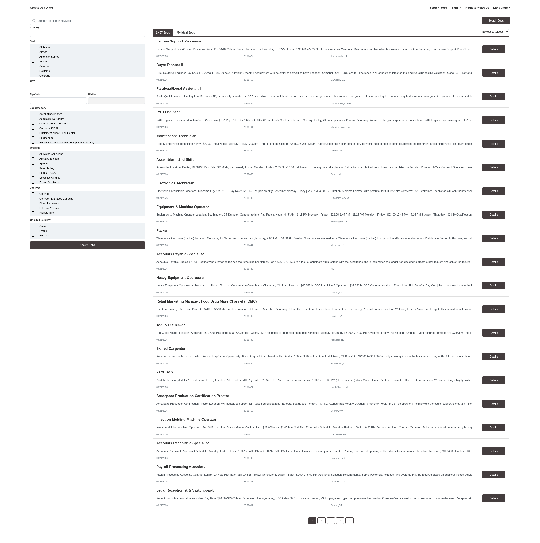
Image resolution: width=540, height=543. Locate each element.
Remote (44, 235)
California (45, 71)
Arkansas (44, 66)
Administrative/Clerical (52, 119)
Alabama (44, 47)
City (32, 81)
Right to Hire (46, 212)
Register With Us (477, 7)
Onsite (43, 226)
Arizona (43, 61)
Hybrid (43, 231)
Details (494, 49)
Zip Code (35, 94)
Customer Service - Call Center (57, 133)
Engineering (46, 137)
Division (35, 147)
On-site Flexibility (40, 220)
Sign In (456, 7)
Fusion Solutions (49, 182)
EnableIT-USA (47, 173)
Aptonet (43, 163)
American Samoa (49, 56)
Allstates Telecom (49, 158)
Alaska (43, 52)
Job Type (35, 187)
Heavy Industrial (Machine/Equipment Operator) (66, 142)
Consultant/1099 (48, 128)
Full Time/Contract (49, 208)
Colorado (44, 75)
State (33, 41)
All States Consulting (51, 154)
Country (35, 27)
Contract (44, 193)
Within (92, 94)
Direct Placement (49, 203)
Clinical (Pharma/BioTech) (54, 123)
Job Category (38, 108)
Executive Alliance (49, 177)
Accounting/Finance (50, 114)
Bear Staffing (46, 168)
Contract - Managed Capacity (56, 198)
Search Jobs (439, 7)
